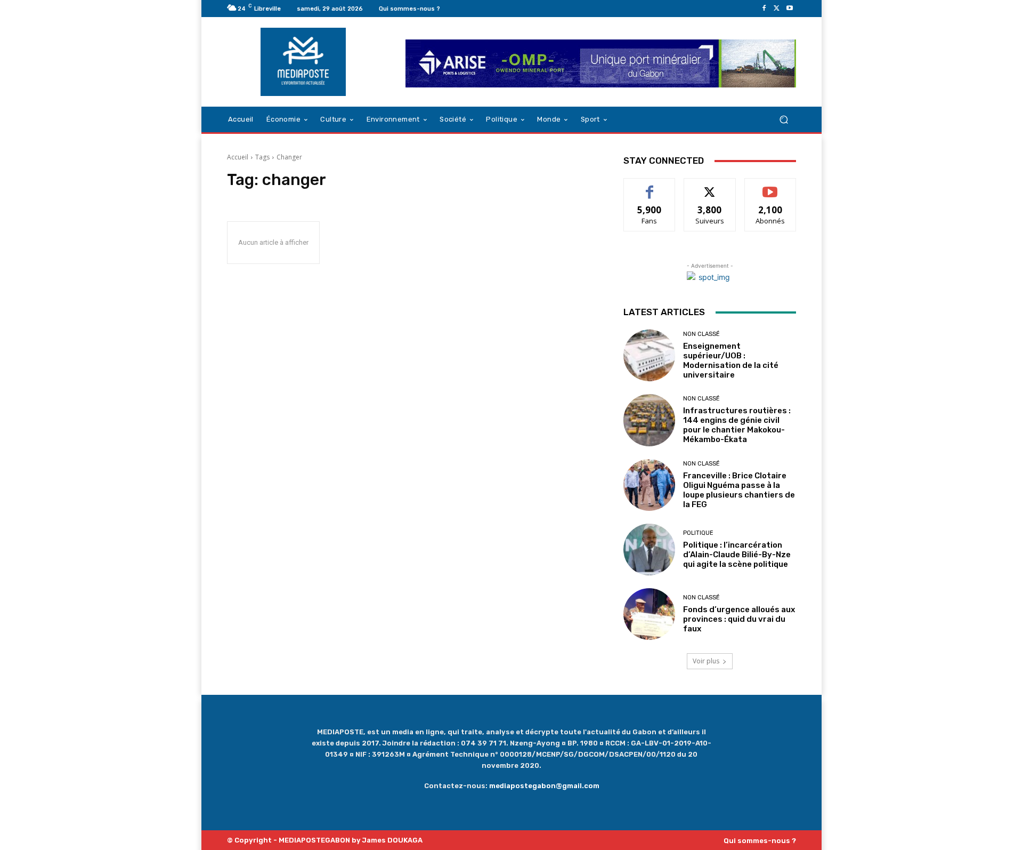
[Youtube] (789, 8)
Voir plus (706, 660)
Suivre (710, 186)
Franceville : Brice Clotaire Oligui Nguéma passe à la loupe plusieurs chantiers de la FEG (739, 490)
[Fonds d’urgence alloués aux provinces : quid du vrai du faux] (649, 614)
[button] (783, 119)
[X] (776, 8)
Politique (698, 533)
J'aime (649, 186)
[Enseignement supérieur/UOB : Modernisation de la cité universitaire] (649, 355)
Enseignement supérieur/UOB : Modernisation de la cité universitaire (730, 360)
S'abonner (770, 186)
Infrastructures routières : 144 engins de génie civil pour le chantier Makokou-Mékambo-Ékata (737, 425)
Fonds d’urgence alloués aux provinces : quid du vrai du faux (739, 619)
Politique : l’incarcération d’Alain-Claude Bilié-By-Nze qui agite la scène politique (737, 554)
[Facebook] (764, 8)
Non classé (701, 334)
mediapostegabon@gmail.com (544, 786)
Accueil (237, 157)
